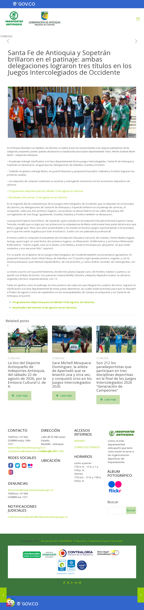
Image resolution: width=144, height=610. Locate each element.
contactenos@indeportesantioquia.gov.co (32, 451)
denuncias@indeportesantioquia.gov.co (30, 490)
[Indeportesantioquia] (33, 18)
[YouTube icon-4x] (24, 467)
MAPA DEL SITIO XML (52, 451)
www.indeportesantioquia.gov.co (26, 447)
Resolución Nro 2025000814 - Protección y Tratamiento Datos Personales (82, 541)
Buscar (112, 502)
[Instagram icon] (80, 582)
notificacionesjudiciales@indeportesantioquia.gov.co (38, 517)
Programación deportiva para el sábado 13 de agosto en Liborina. (46, 191)
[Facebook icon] (64, 582)
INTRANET (79, 441)
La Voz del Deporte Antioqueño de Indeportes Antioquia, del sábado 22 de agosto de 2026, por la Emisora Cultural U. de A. (27, 374)
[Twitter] (17, 467)
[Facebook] (11, 467)
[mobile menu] (138, 18)
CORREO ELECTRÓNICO (87, 447)
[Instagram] (11, 474)
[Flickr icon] (76, 582)
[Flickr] (30, 467)
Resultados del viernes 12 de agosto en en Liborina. (38, 197)
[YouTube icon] (72, 582)
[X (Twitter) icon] (68, 582)
